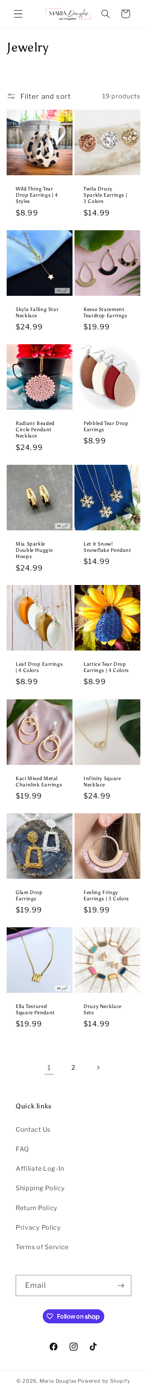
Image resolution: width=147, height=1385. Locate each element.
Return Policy (37, 1208)
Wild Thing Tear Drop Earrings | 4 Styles (37, 195)
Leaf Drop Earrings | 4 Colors (39, 667)
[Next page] (98, 1068)
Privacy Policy (38, 1227)
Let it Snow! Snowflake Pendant (107, 546)
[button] (18, 14)
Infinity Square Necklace (102, 781)
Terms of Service (42, 1247)
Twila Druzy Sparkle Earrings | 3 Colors (105, 195)
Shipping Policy (40, 1188)
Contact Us (33, 1129)
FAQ (22, 1149)
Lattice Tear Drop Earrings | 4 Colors (106, 667)
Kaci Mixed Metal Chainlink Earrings (39, 781)
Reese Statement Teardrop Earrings (105, 312)
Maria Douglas (58, 1381)
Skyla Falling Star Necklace (37, 312)
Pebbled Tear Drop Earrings (106, 426)
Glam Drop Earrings (29, 895)
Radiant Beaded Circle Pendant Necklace (35, 429)
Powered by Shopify (104, 1381)
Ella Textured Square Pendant (35, 1009)
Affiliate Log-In (40, 1168)
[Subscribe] (121, 1285)
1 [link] (49, 1067)
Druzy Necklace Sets (102, 1009)
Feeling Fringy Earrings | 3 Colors (106, 895)
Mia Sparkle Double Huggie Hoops (34, 549)
